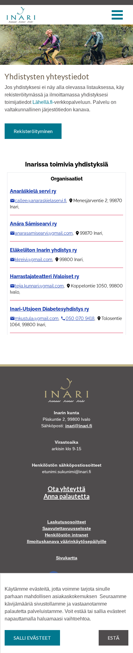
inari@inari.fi (78, 425)
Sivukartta (66, 557)
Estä (113, 638)
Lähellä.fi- (43, 102)
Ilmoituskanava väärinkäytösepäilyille (66, 541)
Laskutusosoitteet (66, 521)
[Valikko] (117, 15)
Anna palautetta (67, 496)
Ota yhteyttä (66, 488)
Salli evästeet (32, 638)
